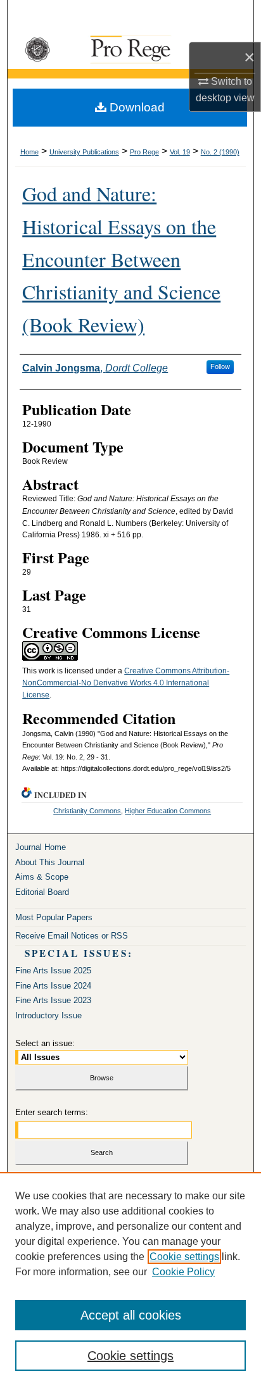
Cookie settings (184, 1256)
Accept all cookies (130, 1315)
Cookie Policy (183, 1271)
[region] (130, 1279)
